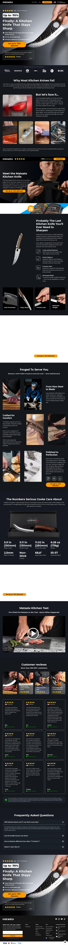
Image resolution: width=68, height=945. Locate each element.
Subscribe (12, 935)
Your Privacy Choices (51, 938)
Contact (37, 933)
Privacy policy (49, 928)
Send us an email (60, 936)
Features (34, 2)
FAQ (40, 2)
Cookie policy (49, 935)
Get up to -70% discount (14, 45)
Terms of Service (49, 926)
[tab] (29, 58)
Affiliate (47, 933)
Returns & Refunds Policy (39, 929)
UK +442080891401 (61, 930)
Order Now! (47, 2)
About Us (48, 931)
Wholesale (27, 926)
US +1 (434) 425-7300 (61, 927)
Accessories (38, 935)
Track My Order (38, 926)
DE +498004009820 (62, 933)
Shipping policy (49, 930)
